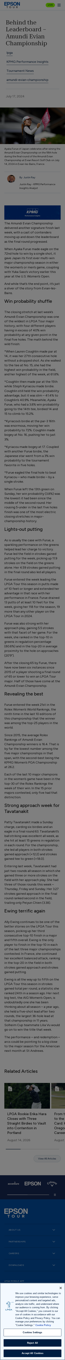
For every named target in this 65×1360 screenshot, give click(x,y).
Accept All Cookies (32, 1353)
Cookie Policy (43, 1325)
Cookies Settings (32, 1332)
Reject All (32, 1343)
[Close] (61, 1288)
